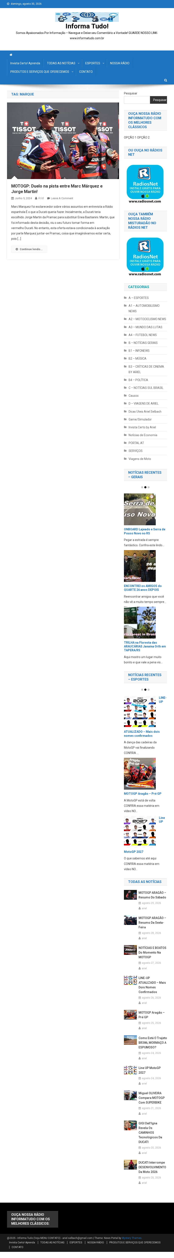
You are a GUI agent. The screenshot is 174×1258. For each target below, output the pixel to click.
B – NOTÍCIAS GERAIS (143, 343)
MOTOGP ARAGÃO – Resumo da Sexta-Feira (152, 922)
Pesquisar (130, 93)
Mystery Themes (132, 1238)
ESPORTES (92, 63)
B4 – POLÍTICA (138, 380)
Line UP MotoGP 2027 (150, 1070)
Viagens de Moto (140, 459)
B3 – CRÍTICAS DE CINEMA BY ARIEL (146, 369)
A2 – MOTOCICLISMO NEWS (147, 319)
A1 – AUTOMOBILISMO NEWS (144, 308)
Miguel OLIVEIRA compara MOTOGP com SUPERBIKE (152, 1097)
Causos (134, 395)
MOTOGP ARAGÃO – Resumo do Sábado (152, 895)
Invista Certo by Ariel (142, 427)
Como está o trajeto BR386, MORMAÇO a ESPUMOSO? (153, 1042)
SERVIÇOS (136, 450)
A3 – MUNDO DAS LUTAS (145, 327)
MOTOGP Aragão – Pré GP (142, 793)
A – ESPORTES (139, 298)
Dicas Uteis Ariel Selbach (145, 411)
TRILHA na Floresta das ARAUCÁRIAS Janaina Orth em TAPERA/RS (145, 646)
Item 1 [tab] (142, 487)
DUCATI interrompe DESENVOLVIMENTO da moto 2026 (152, 1167)
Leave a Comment (62, 198)
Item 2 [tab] (145, 487)
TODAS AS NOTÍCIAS (61, 63)
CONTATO (86, 71)
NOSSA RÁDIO (119, 63)
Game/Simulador (140, 419)
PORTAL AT (136, 443)
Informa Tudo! (87, 26)
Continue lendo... (31, 249)
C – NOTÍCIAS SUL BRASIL (146, 387)
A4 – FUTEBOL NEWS (143, 335)
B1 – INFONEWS (139, 350)
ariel (41, 198)
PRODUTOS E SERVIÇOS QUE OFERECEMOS (39, 71)
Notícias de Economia (143, 435)
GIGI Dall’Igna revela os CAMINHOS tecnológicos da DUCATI (150, 1133)
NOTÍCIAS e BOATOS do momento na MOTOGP (152, 952)
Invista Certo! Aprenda (25, 63)
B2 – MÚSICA (137, 358)
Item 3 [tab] (148, 487)
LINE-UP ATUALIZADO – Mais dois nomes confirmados (152, 985)
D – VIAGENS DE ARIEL (144, 403)
